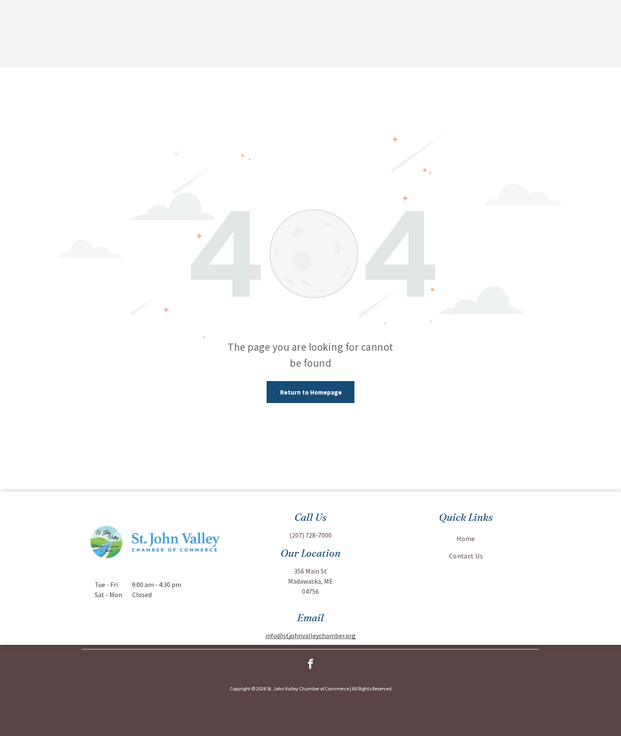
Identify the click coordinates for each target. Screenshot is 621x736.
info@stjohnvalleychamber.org (310, 635)
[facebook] (310, 665)
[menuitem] (466, 538)
